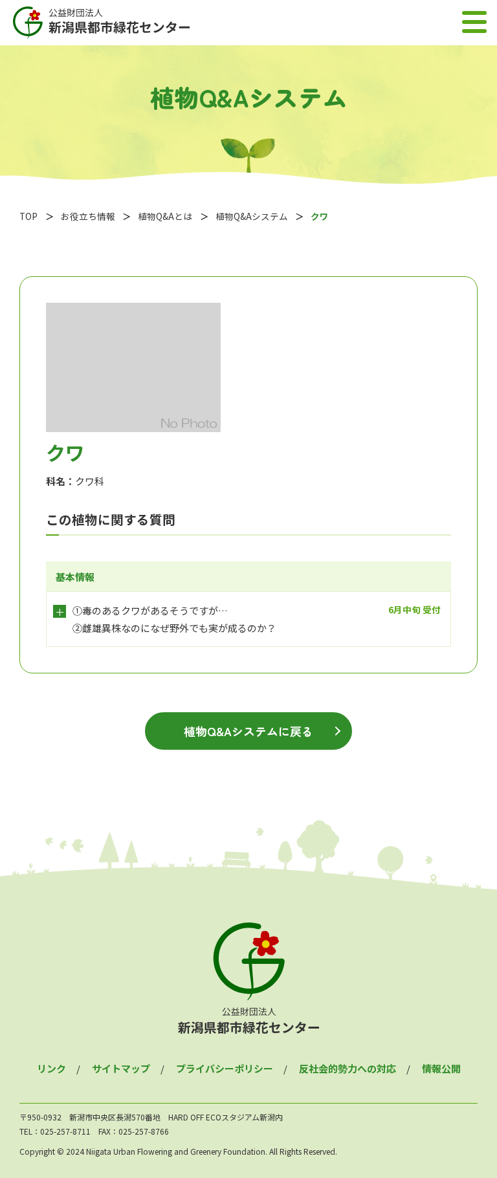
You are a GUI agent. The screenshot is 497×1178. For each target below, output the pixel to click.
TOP (28, 216)
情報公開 (441, 1068)
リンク (51, 1068)
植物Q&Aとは (165, 216)
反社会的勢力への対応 (347, 1068)
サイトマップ (121, 1068)
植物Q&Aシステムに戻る (248, 731)
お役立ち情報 (88, 216)
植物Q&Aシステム (251, 216)
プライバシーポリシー (224, 1068)
